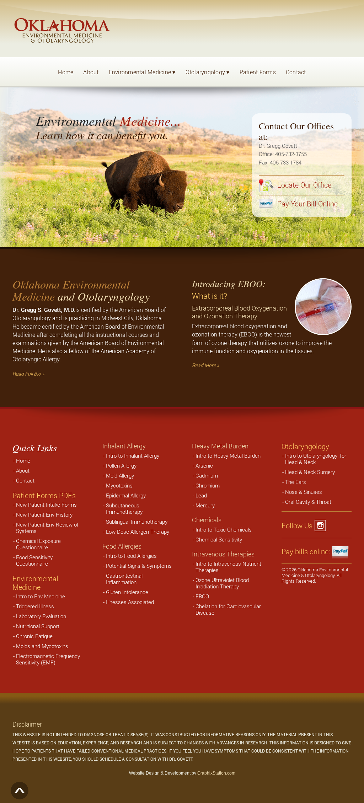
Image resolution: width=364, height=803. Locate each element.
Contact (296, 72)
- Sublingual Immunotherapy (135, 521)
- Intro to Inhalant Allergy (131, 455)
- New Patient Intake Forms (45, 504)
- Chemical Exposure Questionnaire (37, 544)
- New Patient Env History (43, 514)
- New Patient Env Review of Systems (46, 527)
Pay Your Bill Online (306, 204)
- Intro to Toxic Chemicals (222, 529)
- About (21, 470)
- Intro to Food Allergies (130, 555)
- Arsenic (203, 465)
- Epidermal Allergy (124, 495)
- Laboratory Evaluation (39, 616)
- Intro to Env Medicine (39, 596)
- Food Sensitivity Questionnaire (33, 560)
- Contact (23, 480)
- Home (21, 460)
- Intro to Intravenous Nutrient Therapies (227, 566)
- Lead (200, 495)
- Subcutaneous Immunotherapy (123, 508)
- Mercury (204, 505)
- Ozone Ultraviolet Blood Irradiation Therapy (221, 583)
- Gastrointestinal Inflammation (123, 579)
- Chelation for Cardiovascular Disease (227, 609)
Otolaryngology (208, 72)
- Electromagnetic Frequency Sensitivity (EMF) (46, 659)
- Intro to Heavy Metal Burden (227, 455)
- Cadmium (205, 475)
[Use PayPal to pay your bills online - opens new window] (340, 552)
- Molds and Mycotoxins (40, 646)
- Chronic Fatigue (33, 636)
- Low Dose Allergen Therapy (136, 531)
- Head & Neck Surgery (308, 471)
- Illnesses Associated (128, 601)
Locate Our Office (303, 185)
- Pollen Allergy (119, 465)
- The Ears (294, 481)
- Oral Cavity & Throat (306, 501)
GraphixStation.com (216, 773)
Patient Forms (258, 72)
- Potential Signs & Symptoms (137, 565)
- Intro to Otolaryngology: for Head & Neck (314, 458)
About (90, 72)
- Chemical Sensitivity (217, 539)
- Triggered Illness (33, 606)
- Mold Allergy (118, 475)
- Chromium (206, 485)
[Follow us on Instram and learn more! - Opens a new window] (322, 526)
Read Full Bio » (28, 373)
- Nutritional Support (36, 626)
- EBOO (201, 596)
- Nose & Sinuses (302, 491)
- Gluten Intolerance (125, 591)
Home (65, 72)
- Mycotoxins (118, 485)
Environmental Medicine (142, 72)
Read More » (205, 365)
